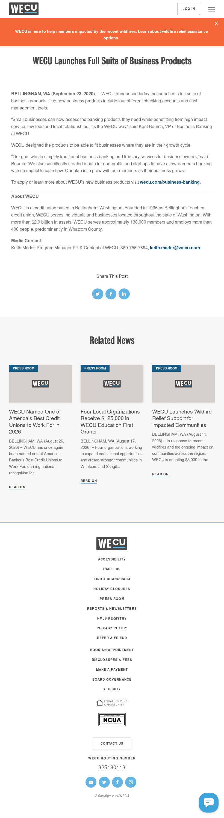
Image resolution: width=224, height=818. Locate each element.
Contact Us (112, 743)
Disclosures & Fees (112, 660)
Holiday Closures (111, 589)
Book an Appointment (112, 650)
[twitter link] (97, 293)
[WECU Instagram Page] (130, 782)
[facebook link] (110, 293)
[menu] (211, 9)
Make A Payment (112, 670)
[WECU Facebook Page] (117, 782)
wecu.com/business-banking (170, 182)
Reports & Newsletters (112, 609)
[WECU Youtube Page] (91, 782)
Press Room (112, 599)
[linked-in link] (124, 293)
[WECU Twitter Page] (104, 782)
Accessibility (112, 559)
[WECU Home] (24, 10)
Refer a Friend (112, 638)
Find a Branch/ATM (112, 579)
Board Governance (112, 679)
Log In (188, 9)
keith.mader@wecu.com (175, 248)
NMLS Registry (112, 618)
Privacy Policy (112, 628)
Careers (112, 569)
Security (112, 689)
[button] (209, 803)
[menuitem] (112, 562)
